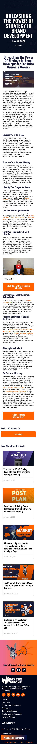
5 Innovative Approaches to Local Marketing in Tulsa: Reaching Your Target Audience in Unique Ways (18, 547)
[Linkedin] (18, 695)
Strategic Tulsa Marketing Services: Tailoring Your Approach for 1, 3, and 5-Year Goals (17, 623)
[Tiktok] (23, 695)
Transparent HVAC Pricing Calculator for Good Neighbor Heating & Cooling (17, 471)
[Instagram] (8, 695)
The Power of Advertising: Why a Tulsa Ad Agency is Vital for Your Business (18, 585)
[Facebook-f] (4, 695)
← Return (18, 45)
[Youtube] (13, 695)
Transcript (9, 279)
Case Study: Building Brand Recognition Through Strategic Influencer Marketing (17, 508)
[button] (18, 279)
